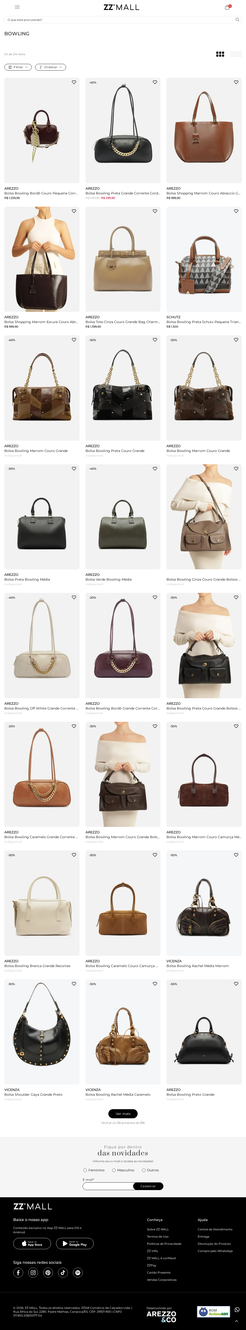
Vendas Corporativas (162, 1280)
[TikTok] (63, 1273)
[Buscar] (237, 19)
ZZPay (151, 1265)
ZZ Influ (152, 1251)
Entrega (203, 1236)
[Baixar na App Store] (32, 1243)
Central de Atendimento (215, 1229)
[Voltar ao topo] (236, 1321)
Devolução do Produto (214, 1244)
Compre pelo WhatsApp (215, 1251)
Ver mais (123, 1114)
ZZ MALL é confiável (161, 1258)
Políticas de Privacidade (164, 1244)
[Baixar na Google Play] (75, 1243)
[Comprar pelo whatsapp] (236, 1309)
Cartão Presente (159, 1272)
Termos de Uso (158, 1236)
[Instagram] (33, 1273)
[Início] (121, 7)
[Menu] (17, 7)
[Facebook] (18, 1273)
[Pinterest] (48, 1273)
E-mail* (88, 1179)
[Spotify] (78, 1273)
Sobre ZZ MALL (158, 1229)
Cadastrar (148, 1186)
